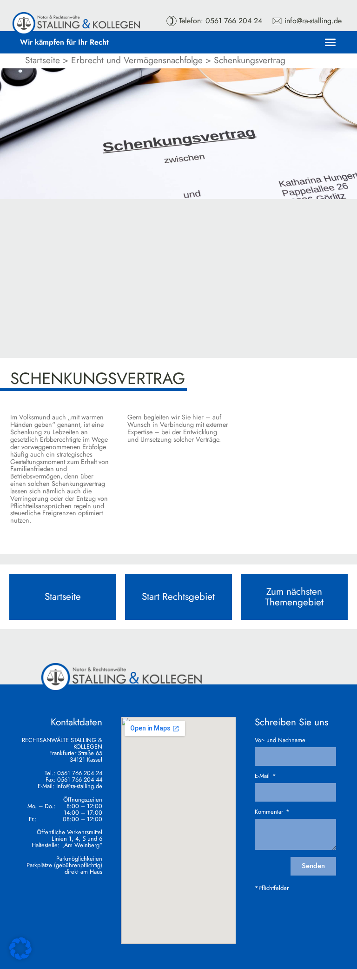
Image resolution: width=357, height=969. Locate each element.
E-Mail (263, 776)
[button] (330, 42)
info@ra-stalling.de (79, 786)
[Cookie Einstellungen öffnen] (20, 957)
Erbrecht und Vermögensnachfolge (137, 59)
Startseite (42, 59)
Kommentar (270, 812)
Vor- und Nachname (280, 740)
